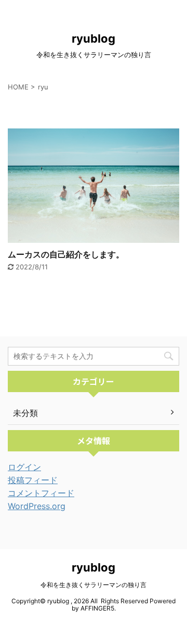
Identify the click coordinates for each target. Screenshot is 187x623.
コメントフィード (41, 493)
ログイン (24, 467)
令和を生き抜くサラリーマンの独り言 (93, 585)
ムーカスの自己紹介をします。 (66, 254)
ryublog (93, 38)
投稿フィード (33, 480)
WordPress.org (36, 506)
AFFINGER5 (97, 608)
